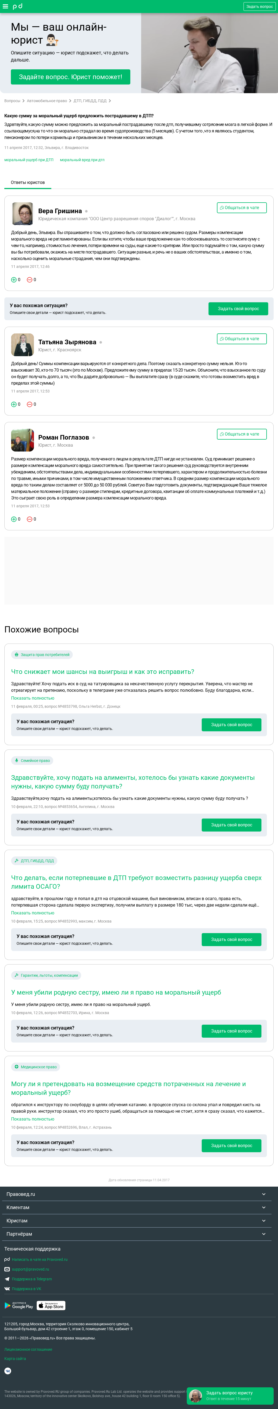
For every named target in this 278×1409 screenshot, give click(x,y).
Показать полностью (32, 698)
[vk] (7, 1371)
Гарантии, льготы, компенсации (49, 975)
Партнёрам (19, 1234)
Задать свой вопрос (238, 308)
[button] (230, 1396)
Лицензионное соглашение (28, 1349)
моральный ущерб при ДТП (28, 160)
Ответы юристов (28, 182)
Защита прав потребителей (45, 654)
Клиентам (18, 1207)
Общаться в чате (242, 207)
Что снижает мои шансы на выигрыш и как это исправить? (102, 672)
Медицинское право (39, 1067)
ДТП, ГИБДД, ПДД (90, 101)
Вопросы (12, 101)
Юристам (17, 1220)
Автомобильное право (47, 101)
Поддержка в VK (26, 1289)
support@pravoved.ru (30, 1269)
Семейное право (35, 760)
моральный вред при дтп (82, 160)
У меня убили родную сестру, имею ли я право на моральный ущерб (116, 992)
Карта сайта (15, 1358)
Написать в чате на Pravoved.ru (40, 1259)
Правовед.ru (21, 1194)
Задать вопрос (260, 6)
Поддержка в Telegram (32, 1279)
